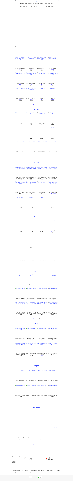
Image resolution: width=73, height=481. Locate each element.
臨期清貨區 (52, 6)
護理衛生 (45, 3)
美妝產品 (52, 3)
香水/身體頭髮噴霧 (40, 3)
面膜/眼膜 (32, 3)
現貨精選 (26, 3)
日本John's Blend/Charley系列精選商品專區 (44, 6)
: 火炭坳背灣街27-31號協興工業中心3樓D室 (19, 456)
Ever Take (48, 457)
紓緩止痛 (49, 3)
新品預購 (29, 3)
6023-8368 (48, 456)
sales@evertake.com (50, 459)
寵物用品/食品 (36, 6)
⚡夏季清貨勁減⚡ (21, 3)
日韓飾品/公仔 (27, 6)
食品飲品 (32, 6)
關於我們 (30, 456)
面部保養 (36, 3)
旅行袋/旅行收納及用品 (22, 6)
